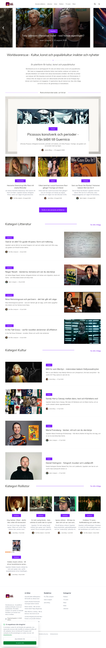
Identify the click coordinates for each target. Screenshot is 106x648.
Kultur (55, 4)
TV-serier (68, 4)
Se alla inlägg (95, 225)
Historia (85, 181)
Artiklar (27, 593)
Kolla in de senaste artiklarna (53, 210)
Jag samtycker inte (20, 639)
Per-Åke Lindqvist (48, 596)
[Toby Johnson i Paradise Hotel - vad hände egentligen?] (53, 27)
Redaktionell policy (43, 634)
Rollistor (61, 4)
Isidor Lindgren (48, 599)
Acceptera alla (20, 643)
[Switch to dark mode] (99, 3)
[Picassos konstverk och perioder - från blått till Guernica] (53, 125)
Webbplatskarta (54, 634)
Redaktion (47, 593)
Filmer (74, 4)
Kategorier (67, 593)
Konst (53, 129)
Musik (53, 181)
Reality (53, 31)
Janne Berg (47, 602)
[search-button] (95, 4)
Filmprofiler (20, 181)
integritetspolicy (7, 635)
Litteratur (49, 4)
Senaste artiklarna (40, 4)
